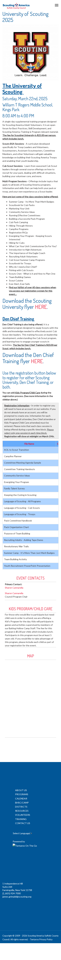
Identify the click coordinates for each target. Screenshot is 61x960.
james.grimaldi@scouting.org (16, 896)
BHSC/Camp (22, 802)
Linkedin (30, 857)
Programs (21, 794)
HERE (41, 306)
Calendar (21, 798)
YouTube (44, 857)
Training (21, 819)
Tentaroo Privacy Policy (41, 939)
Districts (21, 806)
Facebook (15, 857)
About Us (21, 790)
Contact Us (22, 823)
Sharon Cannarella (14, 587)
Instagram (30, 872)
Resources (21, 810)
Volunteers (22, 814)
